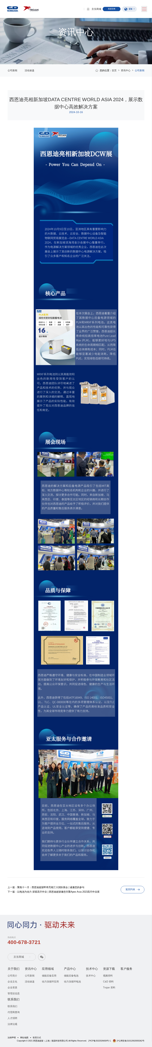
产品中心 (70, 968)
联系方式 (37, 1037)
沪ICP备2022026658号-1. (99, 1041)
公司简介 (12, 975)
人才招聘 (12, 1018)
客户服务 (126, 968)
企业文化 (12, 981)
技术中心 (92, 968)
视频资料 (108, 975)
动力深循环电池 (72, 981)
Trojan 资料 (109, 987)
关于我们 (13, 968)
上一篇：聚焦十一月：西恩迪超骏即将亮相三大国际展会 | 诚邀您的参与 (46, 887)
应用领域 (48, 968)
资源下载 (109, 968)
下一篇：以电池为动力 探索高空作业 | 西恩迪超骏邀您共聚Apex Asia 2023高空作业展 (54, 891)
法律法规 (12, 1024)
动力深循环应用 (50, 981)
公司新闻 (12, 70)
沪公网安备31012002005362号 (130, 1041)
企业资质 (12, 987)
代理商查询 (14, 1012)
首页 (114, 70)
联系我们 (13, 999)
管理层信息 (14, 993)
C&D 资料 (108, 981)
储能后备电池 (71, 975)
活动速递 (29, 70)
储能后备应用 (49, 975)
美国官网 (111, 9)
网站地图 (24, 1037)
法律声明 (12, 1037)
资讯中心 (125, 70)
